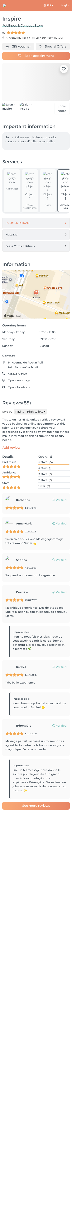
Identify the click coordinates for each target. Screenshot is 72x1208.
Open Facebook (19, 387)
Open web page (19, 380)
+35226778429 (17, 373)
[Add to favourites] (64, 69)
